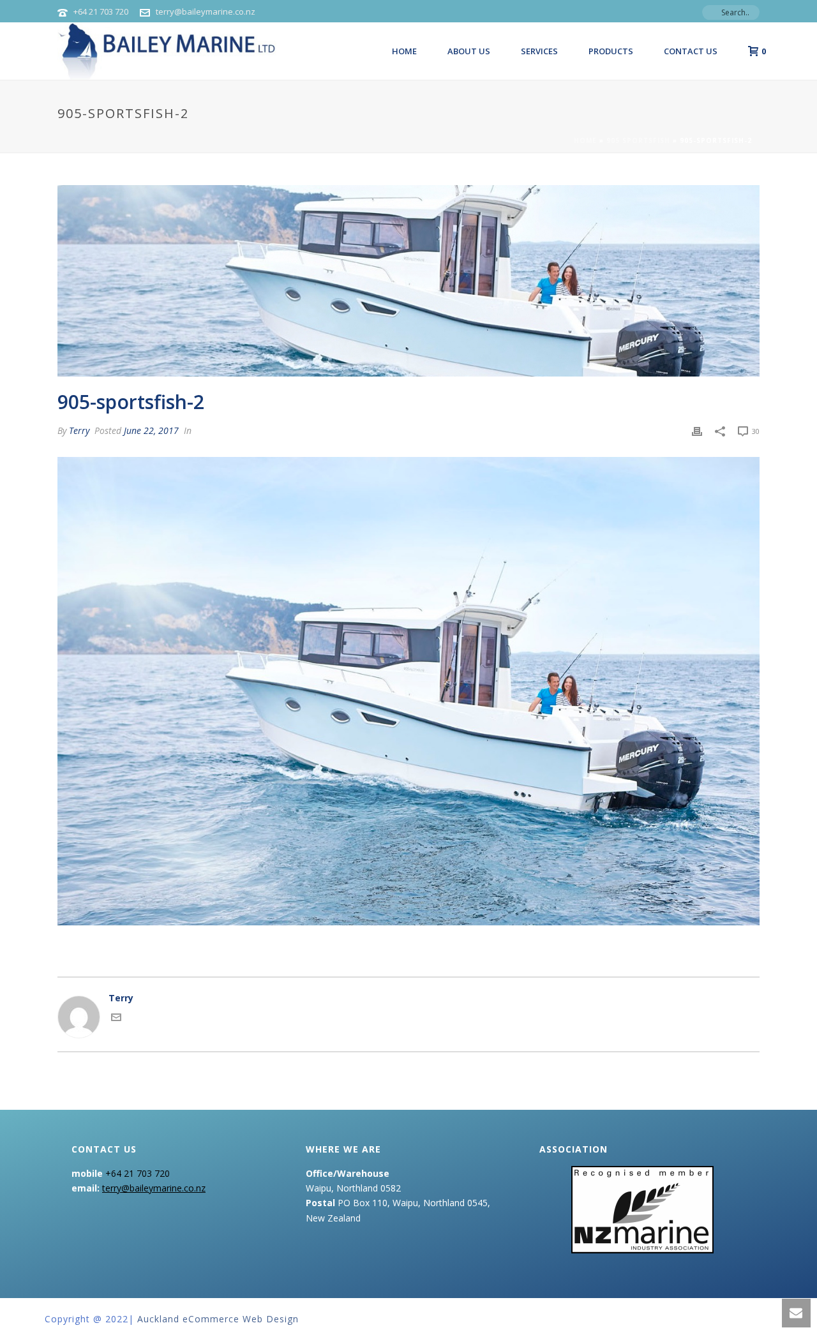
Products (610, 51)
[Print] (697, 430)
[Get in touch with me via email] (116, 1019)
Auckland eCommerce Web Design (218, 1319)
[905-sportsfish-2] (408, 281)
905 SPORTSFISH (638, 140)
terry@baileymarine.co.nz (205, 11)
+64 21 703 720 (100, 11)
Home (404, 51)
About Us (468, 51)
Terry (79, 430)
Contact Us (690, 51)
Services (539, 51)
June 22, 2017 (151, 430)
